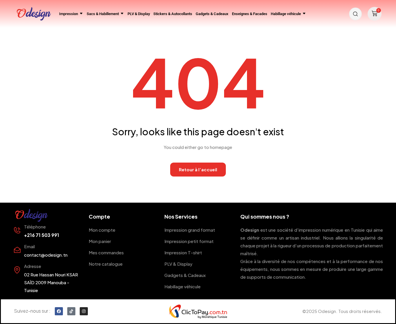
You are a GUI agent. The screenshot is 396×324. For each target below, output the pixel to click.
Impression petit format (189, 241)
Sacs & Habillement (103, 14)
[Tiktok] (71, 311)
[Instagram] (84, 311)
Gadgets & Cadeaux (212, 14)
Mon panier (100, 241)
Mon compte (102, 230)
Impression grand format (189, 230)
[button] (375, 14)
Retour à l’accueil (198, 169)
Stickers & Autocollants (172, 14)
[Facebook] (59, 311)
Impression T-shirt (183, 252)
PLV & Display (139, 14)
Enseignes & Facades (249, 14)
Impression (68, 14)
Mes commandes (106, 252)
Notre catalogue (106, 264)
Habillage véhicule (286, 14)
